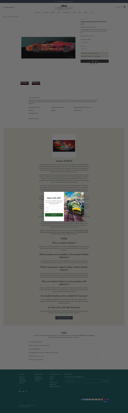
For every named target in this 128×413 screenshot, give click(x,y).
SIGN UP (54, 214)
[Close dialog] (82, 193)
